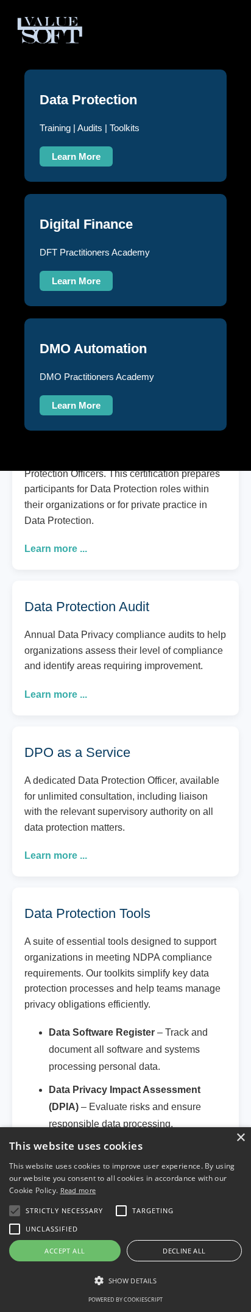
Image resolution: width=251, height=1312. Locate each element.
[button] (125, 1280)
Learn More (76, 156)
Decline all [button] (184, 1250)
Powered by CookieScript (125, 1299)
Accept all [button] (64, 1250)
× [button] (240, 1137)
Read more (78, 1190)
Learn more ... (55, 548)
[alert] (125, 1219)
